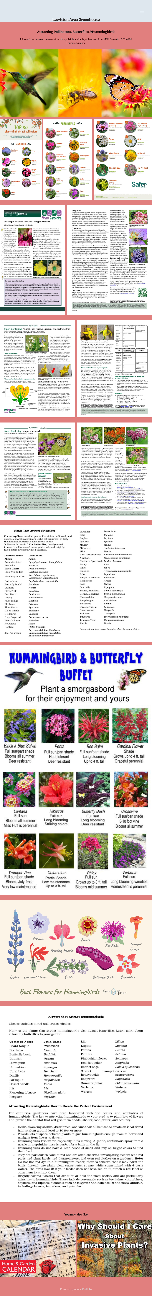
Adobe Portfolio (83, 1288)
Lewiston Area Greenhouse (76, 19)
